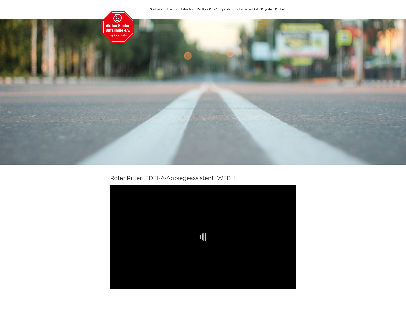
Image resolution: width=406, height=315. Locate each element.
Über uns (171, 9)
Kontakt (280, 9)
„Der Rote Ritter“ (206, 9)
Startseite (156, 9)
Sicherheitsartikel (247, 9)
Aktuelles (187, 9)
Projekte (266, 9)
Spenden (226, 9)
